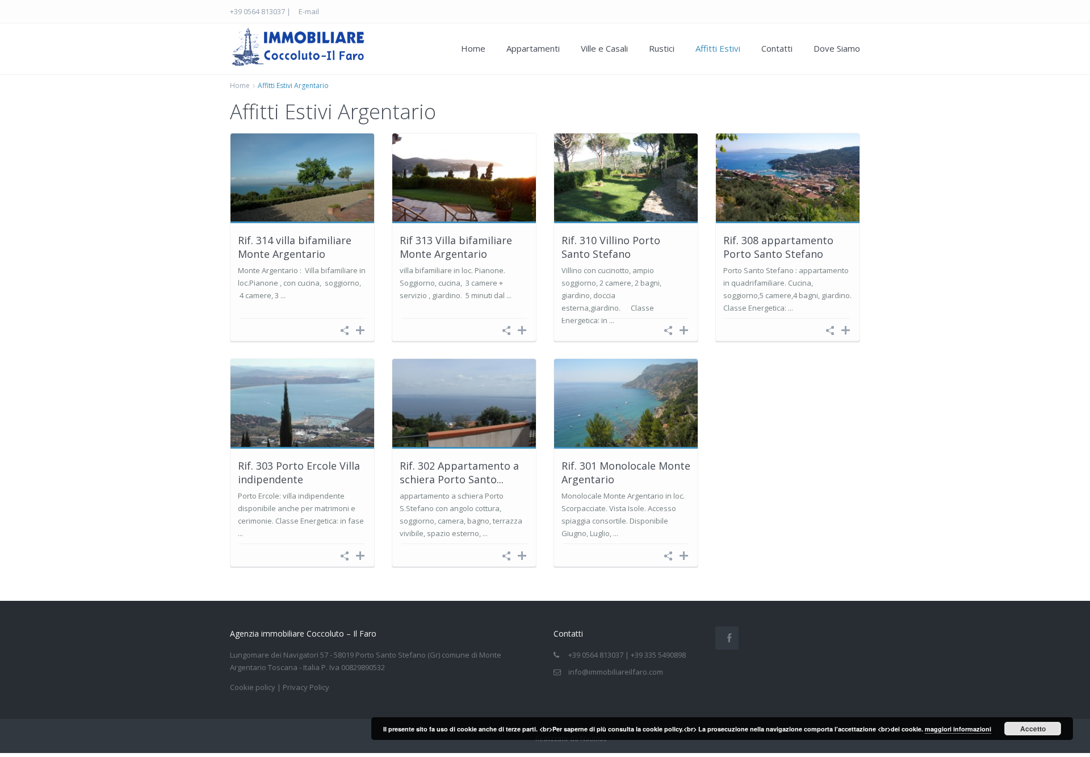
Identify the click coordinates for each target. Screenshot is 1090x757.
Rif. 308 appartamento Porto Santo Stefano (778, 246)
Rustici (661, 48)
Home (473, 48)
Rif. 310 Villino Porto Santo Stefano (610, 246)
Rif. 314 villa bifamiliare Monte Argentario (294, 246)
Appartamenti (533, 48)
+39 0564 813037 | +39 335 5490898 (627, 655)
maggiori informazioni (958, 729)
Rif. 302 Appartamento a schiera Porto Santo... (459, 472)
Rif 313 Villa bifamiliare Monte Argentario (456, 246)
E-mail (309, 11)
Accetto (1033, 728)
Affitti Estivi (717, 48)
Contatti (777, 48)
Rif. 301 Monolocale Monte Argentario (625, 472)
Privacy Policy (306, 687)
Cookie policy (252, 687)
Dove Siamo (837, 48)
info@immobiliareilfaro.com (615, 672)
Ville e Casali (604, 48)
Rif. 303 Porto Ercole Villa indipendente (299, 472)
